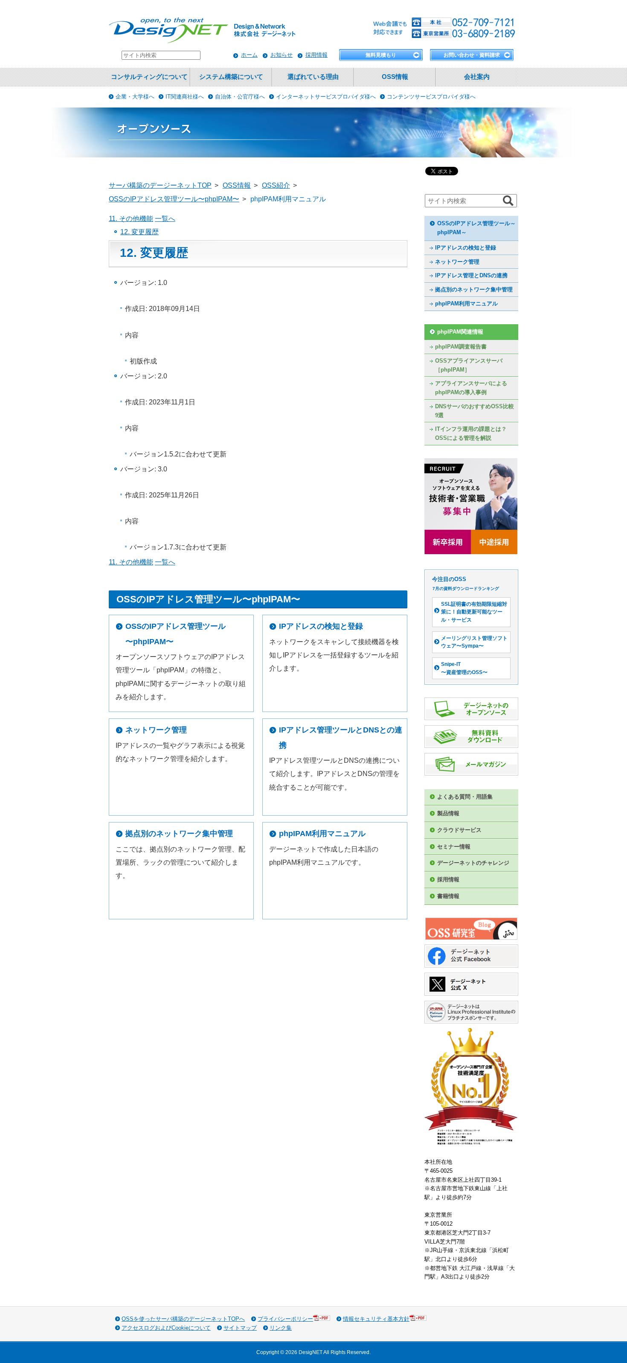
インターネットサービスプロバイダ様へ (326, 96)
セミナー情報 (453, 846)
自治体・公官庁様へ (240, 96)
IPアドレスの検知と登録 (321, 626)
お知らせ (281, 55)
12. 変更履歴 (139, 231)
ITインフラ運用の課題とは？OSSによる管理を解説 (471, 433)
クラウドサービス (459, 830)
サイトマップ (240, 1328)
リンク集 (281, 1328)
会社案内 (477, 76)
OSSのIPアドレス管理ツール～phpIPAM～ (476, 227)
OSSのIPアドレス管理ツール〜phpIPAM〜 (175, 633)
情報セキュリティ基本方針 (376, 1319)
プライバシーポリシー (285, 1319)
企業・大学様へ (135, 96)
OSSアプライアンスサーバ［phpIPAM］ (468, 365)
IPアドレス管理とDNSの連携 (471, 275)
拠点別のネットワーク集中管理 (179, 833)
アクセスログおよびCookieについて (166, 1328)
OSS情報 (395, 76)
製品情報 (448, 813)
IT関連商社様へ (184, 96)
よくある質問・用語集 (465, 796)
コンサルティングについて (149, 76)
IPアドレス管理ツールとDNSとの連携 (340, 737)
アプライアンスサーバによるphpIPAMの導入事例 (471, 387)
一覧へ (165, 218)
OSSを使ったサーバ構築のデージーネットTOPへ (183, 1319)
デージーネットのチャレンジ (473, 863)
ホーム (249, 55)
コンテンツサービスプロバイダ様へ (431, 96)
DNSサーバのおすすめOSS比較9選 (474, 410)
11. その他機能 (131, 218)
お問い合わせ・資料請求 (472, 55)
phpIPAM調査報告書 (461, 346)
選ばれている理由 (313, 76)
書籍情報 (448, 896)
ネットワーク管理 (156, 730)
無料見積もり (381, 55)
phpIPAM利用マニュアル (322, 833)
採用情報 (316, 55)
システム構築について (231, 76)
